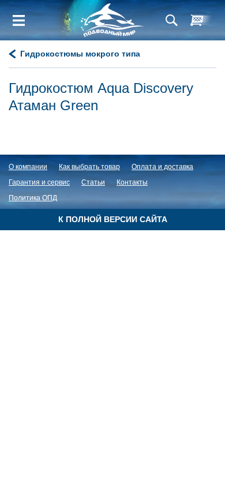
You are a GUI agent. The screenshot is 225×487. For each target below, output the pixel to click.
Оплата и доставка (162, 167)
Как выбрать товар (89, 167)
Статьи (93, 182)
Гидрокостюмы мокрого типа (80, 53)
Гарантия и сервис (39, 182)
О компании (28, 167)
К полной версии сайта (112, 219)
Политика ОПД (33, 198)
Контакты (132, 182)
